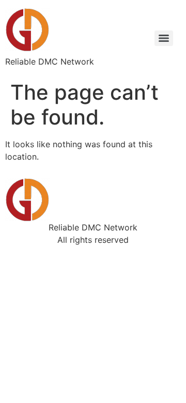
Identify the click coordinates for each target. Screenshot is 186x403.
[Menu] (163, 38)
